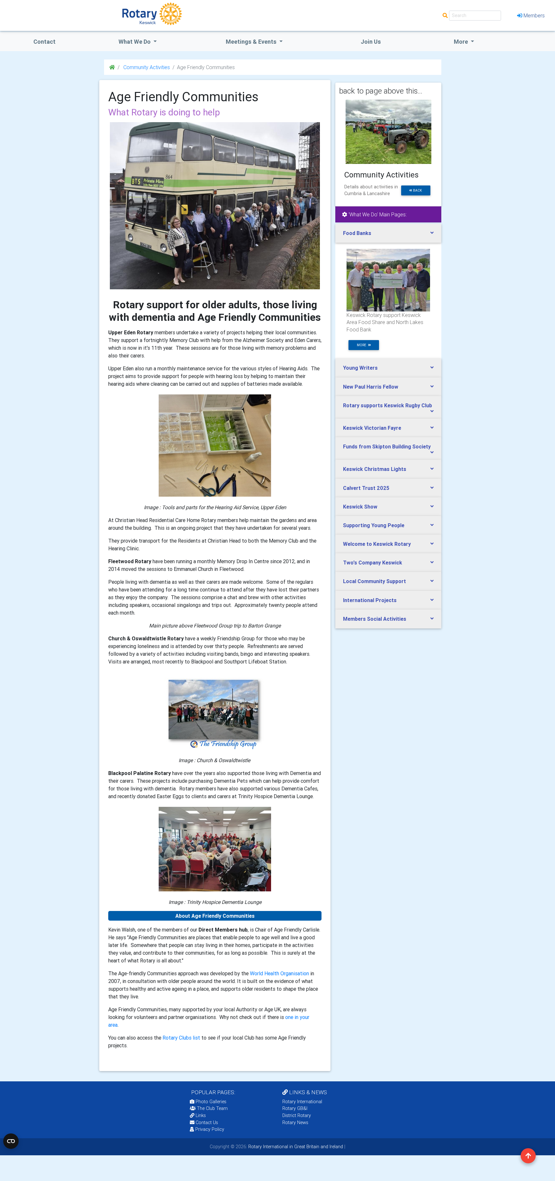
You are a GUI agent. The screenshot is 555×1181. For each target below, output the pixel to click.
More (461, 41)
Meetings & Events (252, 41)
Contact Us (206, 1122)
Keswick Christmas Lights (374, 469)
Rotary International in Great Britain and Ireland (295, 1146)
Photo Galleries (210, 1101)
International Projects (370, 600)
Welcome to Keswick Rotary (377, 544)
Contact (44, 41)
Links (201, 1115)
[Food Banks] (388, 280)
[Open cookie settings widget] (11, 1141)
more (362, 345)
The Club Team (212, 1108)
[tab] (388, 233)
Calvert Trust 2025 (366, 488)
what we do (135, 41)
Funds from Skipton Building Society (387, 446)
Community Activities (146, 67)
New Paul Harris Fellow (370, 386)
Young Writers (360, 368)
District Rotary (296, 1115)
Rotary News (295, 1122)
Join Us (371, 41)
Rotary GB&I (294, 1108)
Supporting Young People (373, 525)
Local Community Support (374, 581)
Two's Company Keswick (372, 562)
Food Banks (357, 233)
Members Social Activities (374, 619)
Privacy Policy (209, 1129)
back (417, 190)
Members (534, 15)
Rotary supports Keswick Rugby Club (387, 405)
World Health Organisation (279, 973)
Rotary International (302, 1101)
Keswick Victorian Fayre (372, 428)
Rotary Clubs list (182, 1037)
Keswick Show (360, 506)
